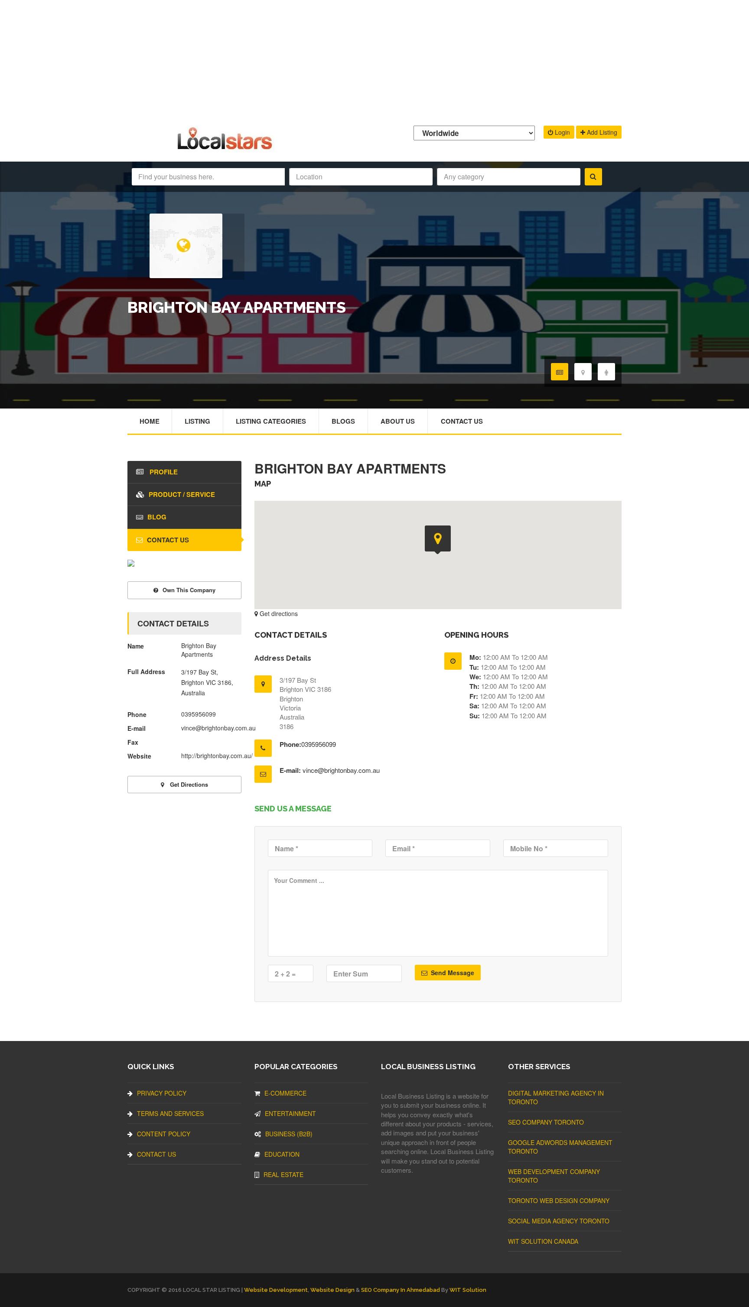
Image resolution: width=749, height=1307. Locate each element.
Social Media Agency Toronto (558, 1220)
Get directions (278, 613)
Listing (197, 421)
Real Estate (283, 1174)
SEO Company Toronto (546, 1122)
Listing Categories (271, 421)
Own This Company (189, 590)
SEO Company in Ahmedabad (400, 1290)
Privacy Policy (161, 1093)
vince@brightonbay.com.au (341, 770)
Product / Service (182, 494)
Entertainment (290, 1113)
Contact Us (462, 421)
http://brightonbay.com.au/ (217, 755)
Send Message (451, 972)
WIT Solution (467, 1290)
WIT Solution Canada (543, 1241)
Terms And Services (170, 1113)
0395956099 (318, 744)
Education (282, 1154)
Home (150, 421)
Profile (163, 472)
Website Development (276, 1290)
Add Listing (601, 132)
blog (156, 517)
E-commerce (285, 1093)
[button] (437, 540)
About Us (398, 421)
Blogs (343, 421)
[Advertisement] (374, 60)
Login (561, 132)
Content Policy (163, 1133)
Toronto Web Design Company (558, 1200)
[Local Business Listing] (226, 148)
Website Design (332, 1290)
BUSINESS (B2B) (289, 1133)
